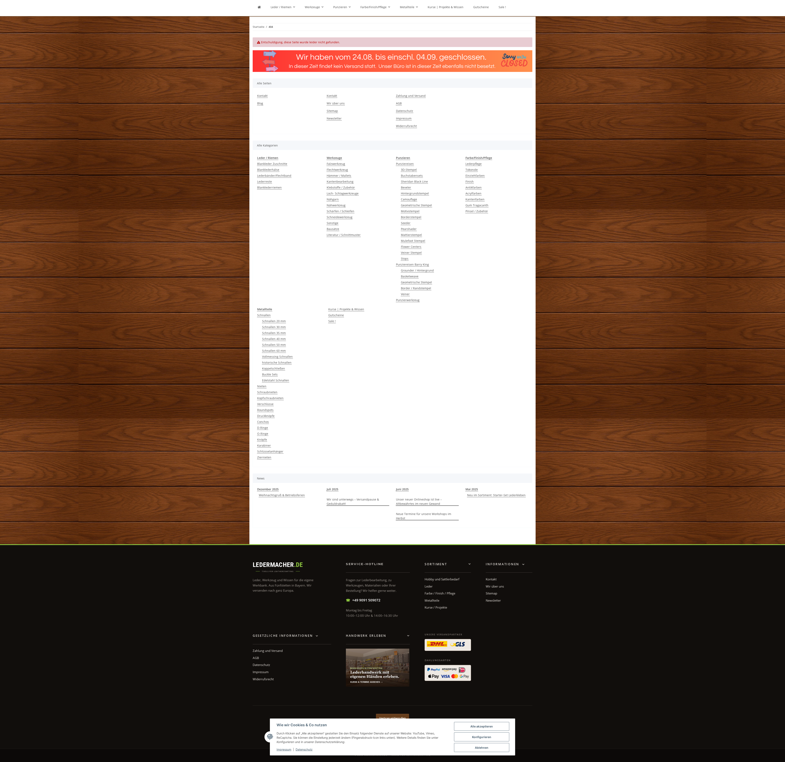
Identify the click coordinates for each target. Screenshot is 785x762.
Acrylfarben (473, 193)
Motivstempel (410, 211)
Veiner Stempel (411, 253)
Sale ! (332, 321)
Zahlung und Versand (411, 96)
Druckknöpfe (266, 416)
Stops (404, 258)
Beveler (406, 187)
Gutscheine (336, 315)
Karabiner (264, 445)
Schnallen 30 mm (274, 327)
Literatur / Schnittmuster (344, 235)
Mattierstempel (411, 235)
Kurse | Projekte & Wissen (346, 309)
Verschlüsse (265, 404)
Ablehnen (481, 747)
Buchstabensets (412, 176)
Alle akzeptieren (481, 726)
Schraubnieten (267, 392)
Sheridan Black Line (414, 181)
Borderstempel (411, 217)
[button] (505, 564)
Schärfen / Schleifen (340, 211)
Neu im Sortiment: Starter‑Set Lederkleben (496, 495)
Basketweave (409, 276)
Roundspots (265, 410)
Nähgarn (333, 199)
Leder (429, 586)
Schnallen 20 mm (274, 321)
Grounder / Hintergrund (417, 270)
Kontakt (262, 96)
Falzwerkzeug (336, 164)
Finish (469, 181)
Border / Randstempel (416, 288)
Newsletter (334, 118)
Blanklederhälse (268, 170)
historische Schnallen (277, 362)
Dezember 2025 (268, 489)
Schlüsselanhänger (270, 451)
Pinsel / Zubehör (476, 211)
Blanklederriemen (269, 187)
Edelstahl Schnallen (275, 380)
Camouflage (409, 199)
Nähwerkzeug (336, 205)
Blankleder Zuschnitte (272, 164)
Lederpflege (473, 164)
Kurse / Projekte (436, 607)
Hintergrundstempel (415, 193)
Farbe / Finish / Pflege (440, 593)
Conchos (263, 422)
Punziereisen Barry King (412, 264)
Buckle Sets (270, 374)
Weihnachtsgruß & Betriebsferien (282, 495)
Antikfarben (473, 187)
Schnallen (264, 315)
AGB (399, 103)
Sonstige (332, 223)
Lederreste (264, 181)
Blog (260, 103)
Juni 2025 (402, 489)
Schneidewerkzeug (339, 217)
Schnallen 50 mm (274, 345)
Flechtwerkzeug (337, 170)
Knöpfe (262, 439)
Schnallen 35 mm (274, 333)
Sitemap (332, 111)
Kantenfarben (474, 199)
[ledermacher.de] (259, 7)
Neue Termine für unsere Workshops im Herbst (423, 516)
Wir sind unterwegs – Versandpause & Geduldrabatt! (353, 501)
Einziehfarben (475, 176)
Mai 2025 (471, 489)
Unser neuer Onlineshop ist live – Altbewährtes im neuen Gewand (419, 501)
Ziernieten (264, 457)
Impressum (284, 749)
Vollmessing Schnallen (277, 357)
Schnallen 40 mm (274, 339)
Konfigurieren (481, 737)
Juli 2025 (332, 489)
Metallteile (432, 600)
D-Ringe (262, 428)
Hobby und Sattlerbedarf (442, 579)
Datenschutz (304, 749)
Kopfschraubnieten (270, 398)
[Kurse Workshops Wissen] (377, 668)
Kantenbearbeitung (340, 181)
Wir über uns (336, 103)
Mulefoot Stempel (413, 241)
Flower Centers (411, 247)
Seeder (405, 223)
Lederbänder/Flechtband (274, 176)
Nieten (261, 386)
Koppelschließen (273, 368)
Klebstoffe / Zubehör (341, 187)
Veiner (405, 294)
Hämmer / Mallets (339, 176)
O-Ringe (262, 434)
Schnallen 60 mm (274, 351)
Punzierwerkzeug (407, 300)
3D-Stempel (409, 170)
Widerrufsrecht (406, 126)
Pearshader (409, 229)
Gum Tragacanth (476, 205)
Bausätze (333, 229)
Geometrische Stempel (416, 205)
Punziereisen (405, 164)
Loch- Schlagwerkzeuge (343, 193)
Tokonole (471, 170)
